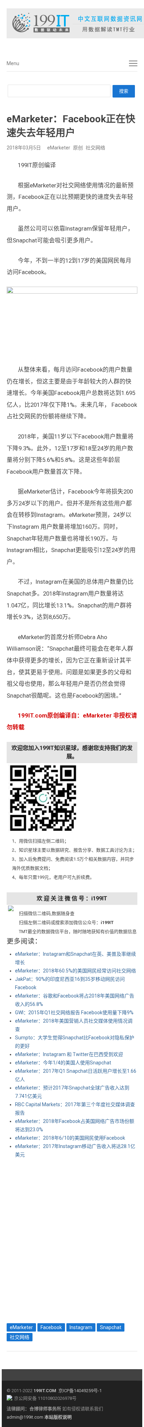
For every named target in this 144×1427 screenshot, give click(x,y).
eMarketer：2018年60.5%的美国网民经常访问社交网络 (75, 971)
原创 (78, 147)
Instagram (81, 1327)
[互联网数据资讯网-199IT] (72, 23)
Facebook (51, 1327)
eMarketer (58, 147)
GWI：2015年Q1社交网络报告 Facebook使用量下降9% (74, 1012)
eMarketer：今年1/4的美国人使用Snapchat (63, 1062)
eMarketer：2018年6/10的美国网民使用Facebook (70, 1138)
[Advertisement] (72, 1239)
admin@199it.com (25, 1417)
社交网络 (95, 147)
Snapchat (110, 1327)
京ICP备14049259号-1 (80, 1390)
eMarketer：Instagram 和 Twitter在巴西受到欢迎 (69, 1054)
